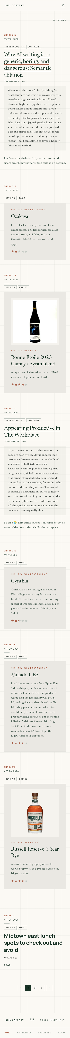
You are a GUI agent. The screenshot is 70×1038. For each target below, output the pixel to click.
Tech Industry (15, 47)
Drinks (23, 287)
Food (22, 198)
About (62, 1032)
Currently (24, 1032)
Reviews (10, 198)
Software (34, 47)
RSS (32, 1020)
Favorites (44, 1032)
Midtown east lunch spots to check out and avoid (33, 943)
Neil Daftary (14, 5)
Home (7, 1032)
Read (7, 965)
